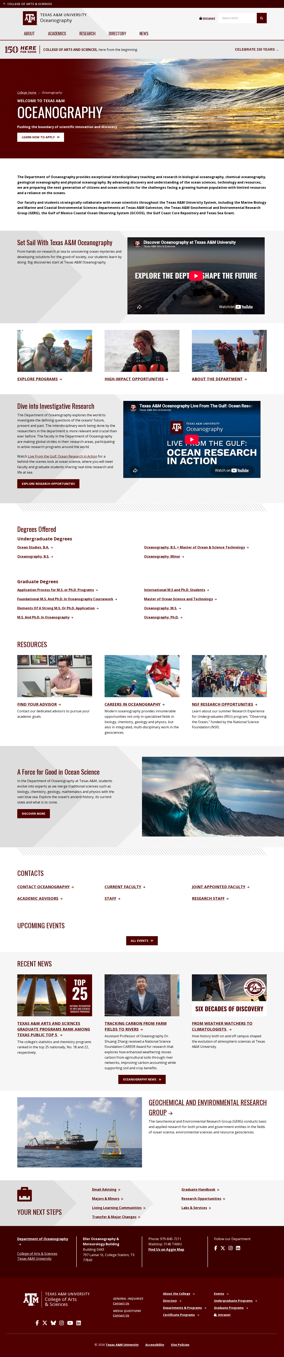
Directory (117, 33)
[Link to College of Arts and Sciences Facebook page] (37, 1323)
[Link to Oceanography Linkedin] (238, 1248)
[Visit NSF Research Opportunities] (229, 676)
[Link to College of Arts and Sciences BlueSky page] (53, 1323)
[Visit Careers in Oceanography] (142, 676)
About (29, 33)
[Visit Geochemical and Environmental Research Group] (79, 1132)
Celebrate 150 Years (255, 49)
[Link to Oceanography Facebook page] (215, 1248)
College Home (26, 92)
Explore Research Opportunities (48, 484)
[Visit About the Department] (229, 350)
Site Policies (180, 1345)
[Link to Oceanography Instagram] (230, 1248)
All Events (139, 941)
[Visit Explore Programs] (54, 350)
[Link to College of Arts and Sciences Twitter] (44, 1323)
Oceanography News (139, 1079)
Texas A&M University (34, 1258)
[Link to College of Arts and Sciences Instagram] (61, 1323)
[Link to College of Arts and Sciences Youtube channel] (70, 1323)
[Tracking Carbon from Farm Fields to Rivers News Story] (142, 995)
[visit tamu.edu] (32, 1299)
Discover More (33, 814)
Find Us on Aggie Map (166, 1249)
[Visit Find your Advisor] (54, 676)
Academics (57, 33)
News (144, 33)
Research (87, 33)
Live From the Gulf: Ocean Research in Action (62, 456)
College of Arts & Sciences (37, 1253)
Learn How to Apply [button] (38, 137)
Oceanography (56, 20)
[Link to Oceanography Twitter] (222, 1248)
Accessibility (154, 1345)
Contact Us (121, 1303)
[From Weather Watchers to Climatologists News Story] (229, 995)
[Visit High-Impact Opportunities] (142, 350)
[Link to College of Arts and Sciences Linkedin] (78, 1323)
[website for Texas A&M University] (30, 18)
